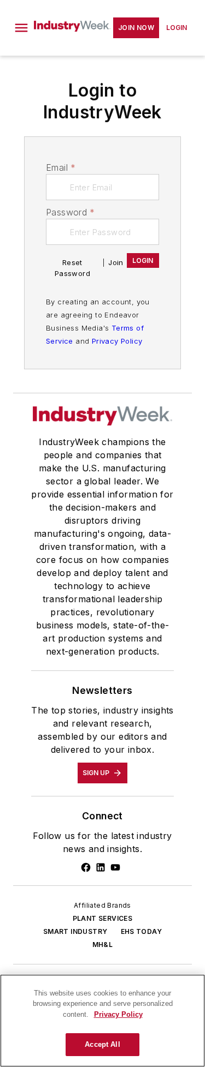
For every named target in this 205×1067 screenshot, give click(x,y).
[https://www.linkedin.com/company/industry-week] (100, 867)
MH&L (102, 944)
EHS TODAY (141, 931)
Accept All (102, 1044)
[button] (21, 28)
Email (60, 167)
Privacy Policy (117, 341)
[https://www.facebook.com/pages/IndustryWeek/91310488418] (85, 867)
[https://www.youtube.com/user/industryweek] (115, 867)
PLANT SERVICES (103, 918)
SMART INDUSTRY (75, 931)
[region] (102, 1020)
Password (70, 212)
